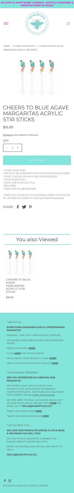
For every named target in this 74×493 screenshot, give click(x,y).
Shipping (8, 134)
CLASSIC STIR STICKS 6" (24, 46)
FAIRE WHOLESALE (43, 394)
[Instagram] (9, 481)
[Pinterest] (5, 481)
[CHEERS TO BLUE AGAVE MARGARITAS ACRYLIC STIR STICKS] (20, 262)
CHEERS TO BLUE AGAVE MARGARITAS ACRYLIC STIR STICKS (18, 285)
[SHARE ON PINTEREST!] (30, 207)
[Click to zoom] (51, 62)
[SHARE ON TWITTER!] (24, 207)
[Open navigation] (6, 23)
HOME (7, 46)
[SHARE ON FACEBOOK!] (18, 207)
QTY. (6, 140)
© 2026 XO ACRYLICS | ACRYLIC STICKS (25, 485)
